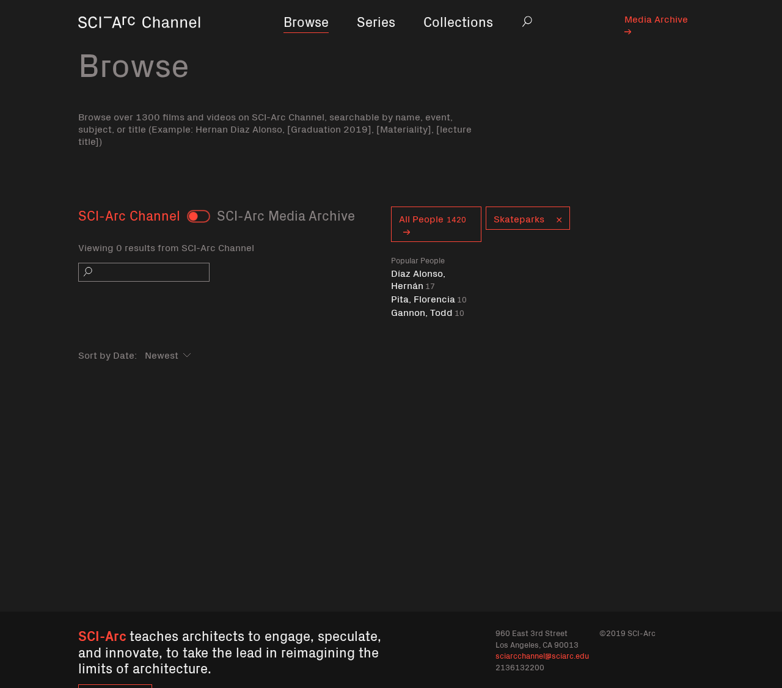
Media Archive (656, 18)
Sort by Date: (107, 354)
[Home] (139, 39)
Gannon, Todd (427, 312)
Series (376, 21)
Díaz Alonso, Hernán (418, 278)
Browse (306, 21)
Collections (458, 21)
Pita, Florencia (429, 298)
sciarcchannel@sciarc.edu (542, 655)
